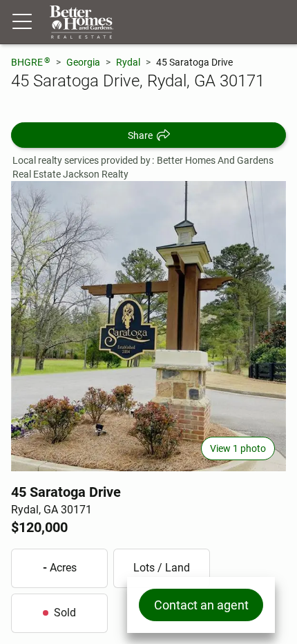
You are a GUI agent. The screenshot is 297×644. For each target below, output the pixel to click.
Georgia (83, 62)
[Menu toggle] (22, 22)
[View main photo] (148, 326)
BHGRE (30, 62)
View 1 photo (238, 448)
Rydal (128, 62)
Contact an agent (201, 605)
